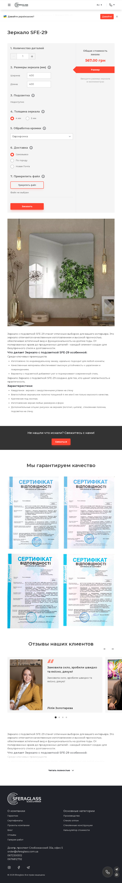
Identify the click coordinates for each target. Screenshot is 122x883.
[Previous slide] (105, 649)
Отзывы (11, 835)
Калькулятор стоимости (76, 830)
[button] (56, 717)
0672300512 (14, 855)
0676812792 (14, 859)
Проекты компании (18, 825)
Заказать (27, 206)
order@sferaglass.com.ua (22, 851)
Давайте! (107, 16)
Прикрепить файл (27, 185)
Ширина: (15, 75)
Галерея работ (15, 839)
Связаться (61, 441)
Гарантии (12, 815)
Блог (10, 830)
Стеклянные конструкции (78, 825)
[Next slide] (112, 649)
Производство (71, 815)
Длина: (14, 84)
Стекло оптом (71, 820)
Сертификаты (15, 820)
